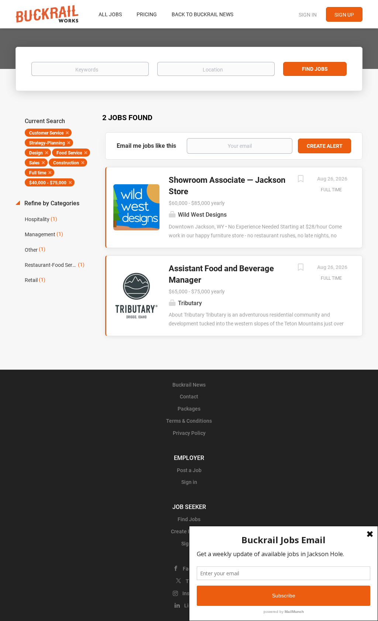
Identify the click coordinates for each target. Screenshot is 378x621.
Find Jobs (315, 69)
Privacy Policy (189, 433)
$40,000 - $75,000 (47, 182)
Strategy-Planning (47, 143)
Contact (189, 397)
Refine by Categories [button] (51, 203)
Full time (37, 172)
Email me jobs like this (146, 145)
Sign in (308, 15)
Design (36, 153)
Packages (189, 409)
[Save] (300, 179)
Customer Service (46, 133)
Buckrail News (189, 385)
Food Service (69, 153)
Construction (66, 162)
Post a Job (189, 470)
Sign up (344, 15)
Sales (34, 162)
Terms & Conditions (189, 421)
